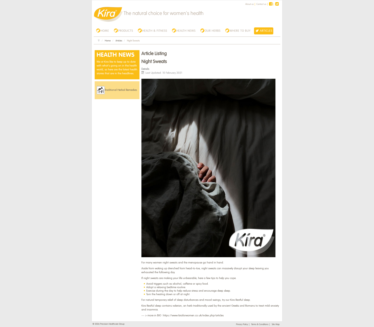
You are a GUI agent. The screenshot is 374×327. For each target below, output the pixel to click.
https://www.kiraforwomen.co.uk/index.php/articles (193, 315)
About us (249, 4)
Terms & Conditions (259, 324)
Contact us (261, 4)
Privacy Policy (242, 324)
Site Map (276, 324)
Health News (116, 55)
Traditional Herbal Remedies (121, 90)
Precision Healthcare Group (112, 324)
